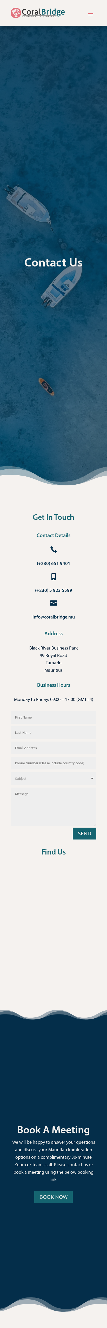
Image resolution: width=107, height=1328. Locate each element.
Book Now (53, 1196)
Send (84, 833)
